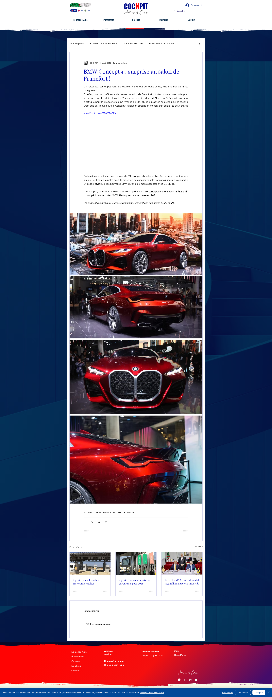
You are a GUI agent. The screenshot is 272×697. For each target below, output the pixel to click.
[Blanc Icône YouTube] (196, 679)
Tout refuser (242, 692)
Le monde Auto (79, 652)
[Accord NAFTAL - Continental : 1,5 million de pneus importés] (182, 563)
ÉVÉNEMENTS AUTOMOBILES (97, 512)
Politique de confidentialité (152, 692)
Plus (184, 43)
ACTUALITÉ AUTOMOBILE (103, 43)
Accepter (259, 692)
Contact (75, 670)
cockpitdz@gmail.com (152, 655)
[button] (199, 43)
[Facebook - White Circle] (179, 679)
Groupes (75, 661)
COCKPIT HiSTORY (133, 43)
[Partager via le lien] (105, 522)
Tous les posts (76, 43)
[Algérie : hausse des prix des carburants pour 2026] (136, 563)
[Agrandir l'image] (136, 244)
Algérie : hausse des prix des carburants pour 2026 (134, 581)
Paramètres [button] (227, 692)
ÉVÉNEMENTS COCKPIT (162, 43)
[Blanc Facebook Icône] (184, 679)
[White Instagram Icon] (190, 679)
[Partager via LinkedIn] (98, 522)
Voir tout (199, 546)
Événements (77, 656)
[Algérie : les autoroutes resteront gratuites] (90, 563)
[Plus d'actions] (186, 63)
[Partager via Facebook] (85, 522)
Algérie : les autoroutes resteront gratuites (86, 581)
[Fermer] (268, 692)
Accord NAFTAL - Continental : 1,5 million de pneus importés (182, 581)
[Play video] (136, 141)
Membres (76, 666)
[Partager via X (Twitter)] (92, 522)
